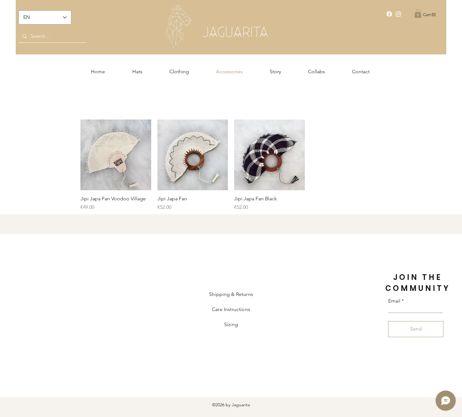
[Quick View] (115, 155)
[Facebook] (389, 14)
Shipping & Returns (231, 294)
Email (394, 300)
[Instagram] (398, 14)
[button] (417, 13)
